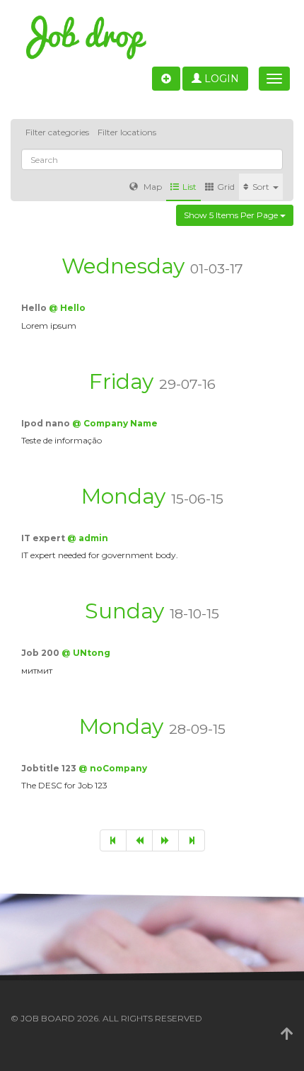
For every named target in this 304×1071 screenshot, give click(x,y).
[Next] (165, 840)
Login (220, 78)
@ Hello (67, 307)
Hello (35, 307)
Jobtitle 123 (49, 768)
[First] (113, 840)
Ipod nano (46, 423)
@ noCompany (112, 768)
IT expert (44, 538)
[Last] (191, 840)
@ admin (87, 538)
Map (151, 186)
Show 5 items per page (232, 215)
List (189, 186)
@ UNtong (86, 652)
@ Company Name (115, 423)
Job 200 (41, 652)
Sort (261, 186)
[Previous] (139, 840)
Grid (226, 186)
